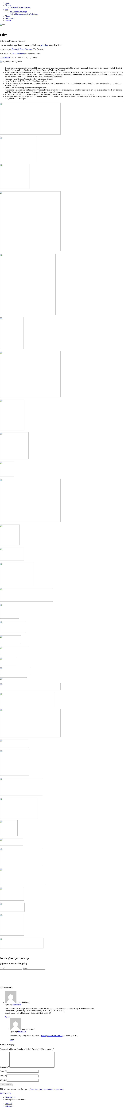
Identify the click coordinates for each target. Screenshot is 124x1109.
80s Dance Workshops (18, 12)
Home (7, 3)
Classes (8, 5)
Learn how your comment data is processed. (47, 1089)
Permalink (17, 1004)
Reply (7, 1017)
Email (3, 1076)
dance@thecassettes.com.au (51, 1036)
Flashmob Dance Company (22, 49)
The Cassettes (5, 1093)
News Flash (9, 18)
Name (3, 1071)
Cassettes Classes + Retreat (20, 7)
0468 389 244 (10, 1097)
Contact (8, 20)
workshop (44, 45)
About (7, 16)
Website (3, 1080)
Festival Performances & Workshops (24, 14)
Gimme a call (5, 57)
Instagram (8, 1106)
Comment (4, 1067)
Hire (6, 10)
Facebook (8, 1104)
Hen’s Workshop (18, 53)
